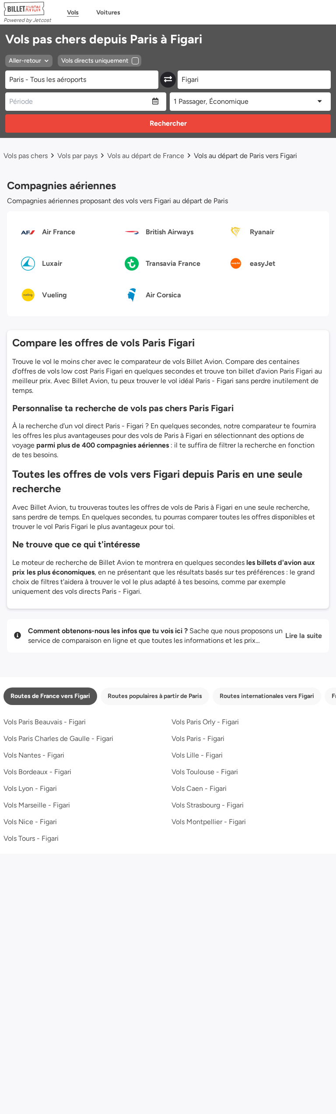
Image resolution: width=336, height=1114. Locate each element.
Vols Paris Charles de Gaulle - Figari (58, 738)
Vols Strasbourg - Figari (208, 805)
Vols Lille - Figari (197, 755)
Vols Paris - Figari (198, 738)
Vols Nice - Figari (30, 822)
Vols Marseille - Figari (37, 805)
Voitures (108, 12)
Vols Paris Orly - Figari (205, 722)
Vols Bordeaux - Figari (37, 772)
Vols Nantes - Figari (34, 755)
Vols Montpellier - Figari (209, 822)
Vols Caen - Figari (199, 788)
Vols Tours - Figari (31, 838)
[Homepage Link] (27, 9)
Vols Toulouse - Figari (205, 772)
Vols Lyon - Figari (30, 788)
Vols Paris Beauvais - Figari (45, 722)
